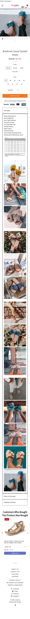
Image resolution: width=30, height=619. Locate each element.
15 (26, 39)
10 (17, 39)
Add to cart (15, 553)
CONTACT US (15, 571)
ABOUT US (15, 569)
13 (22, 39)
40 (8, 84)
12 (21, 39)
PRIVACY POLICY (15, 580)
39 (24, 80)
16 (27, 39)
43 (22, 84)
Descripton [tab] (7, 110)
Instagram (16, 596)
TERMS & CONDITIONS (15, 585)
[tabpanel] (15, 303)
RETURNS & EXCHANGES (15, 582)
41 (12, 84)
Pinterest (16, 593)
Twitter (16, 591)
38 (19, 80)
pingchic (17, 600)
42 (17, 84)
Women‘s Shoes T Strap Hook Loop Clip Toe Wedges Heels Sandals (14, 541)
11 (19, 39)
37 (15, 80)
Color (15, 64)
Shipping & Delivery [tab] (10, 502)
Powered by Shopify (15, 602)
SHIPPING (15, 576)
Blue (8, 68)
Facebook (16, 589)
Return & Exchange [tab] (9, 496)
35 (6, 80)
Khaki (15, 68)
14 (24, 39)
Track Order (15, 574)
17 (15, 41)
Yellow (15, 71)
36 (10, 80)
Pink (21, 68)
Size (15, 77)
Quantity (10, 90)
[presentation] (2, 533)
